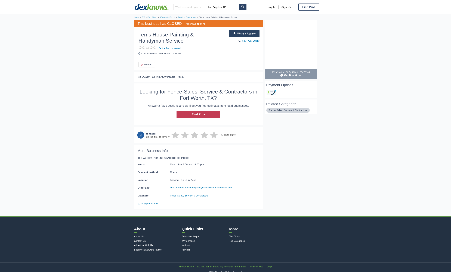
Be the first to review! (170, 48)
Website (148, 64)
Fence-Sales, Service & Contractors (189, 195)
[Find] (242, 7)
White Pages (188, 241)
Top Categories (237, 241)
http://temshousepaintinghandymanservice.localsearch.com (201, 187)
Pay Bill (186, 249)
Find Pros (198, 114)
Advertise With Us (143, 245)
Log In (272, 7)
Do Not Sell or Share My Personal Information (221, 266)
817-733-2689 (251, 40)
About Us (139, 236)
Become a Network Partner (148, 249)
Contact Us (140, 241)
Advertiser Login (190, 236)
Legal (270, 266)
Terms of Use (256, 266)
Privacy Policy (186, 266)
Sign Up (286, 7)
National (186, 245)
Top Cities (234, 236)
